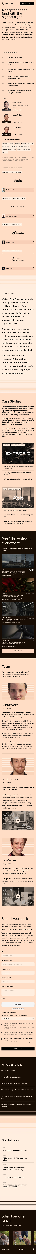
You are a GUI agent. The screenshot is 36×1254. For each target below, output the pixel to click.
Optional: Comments (7, 986)
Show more (18, 651)
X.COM (14, 110)
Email (3, 952)
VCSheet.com (9, 674)
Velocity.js (11, 746)
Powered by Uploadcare (18, 1008)
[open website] (18, 180)
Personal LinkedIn (6, 960)
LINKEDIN (19, 110)
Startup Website (6, 978)
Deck (3, 999)
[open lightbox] (18, 820)
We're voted (27, 91)
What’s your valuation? (8, 1013)
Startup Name (5, 969)
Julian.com (14, 736)
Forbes (28, 748)
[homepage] (6, 1249)
